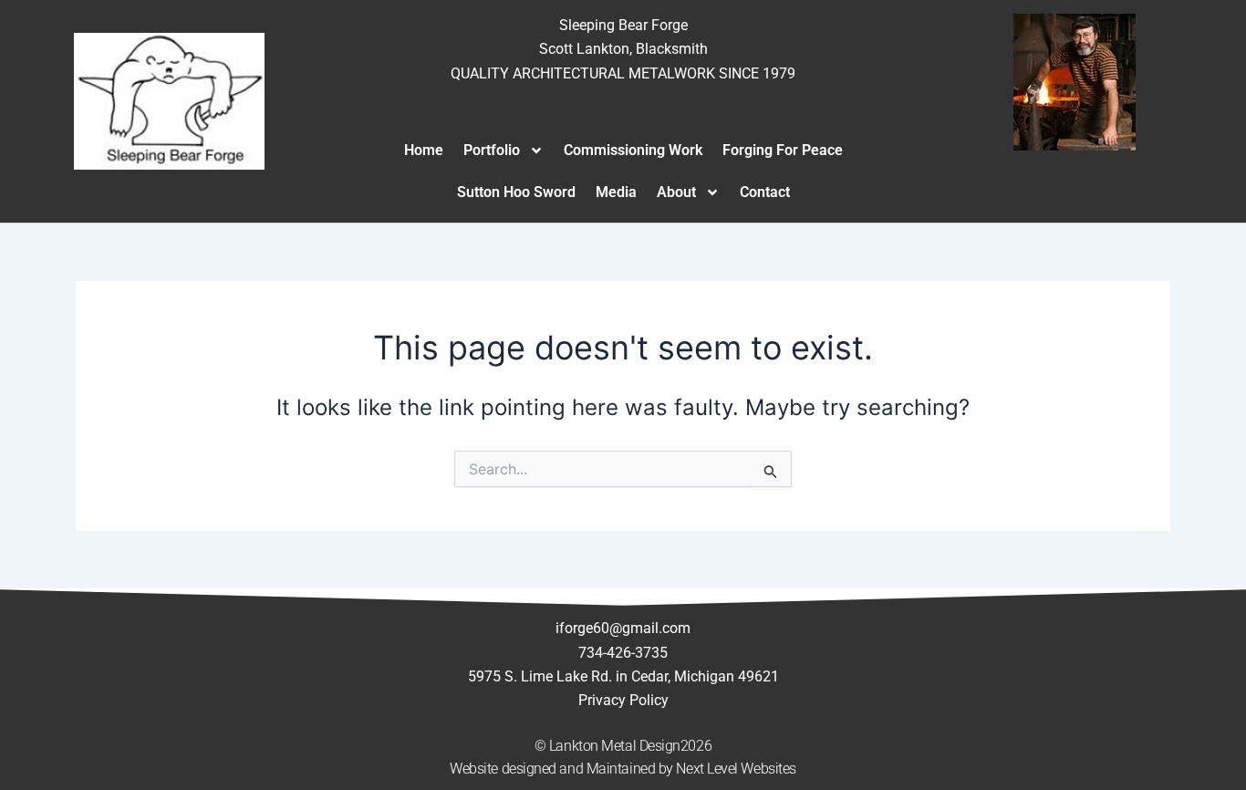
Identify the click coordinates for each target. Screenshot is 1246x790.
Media (616, 192)
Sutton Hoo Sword (516, 192)
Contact (765, 192)
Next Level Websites (735, 768)
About (676, 192)
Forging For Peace (782, 150)
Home (423, 150)
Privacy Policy (623, 700)
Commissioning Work (633, 150)
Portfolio (491, 150)
